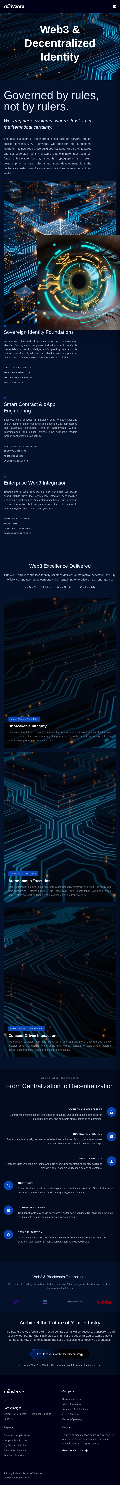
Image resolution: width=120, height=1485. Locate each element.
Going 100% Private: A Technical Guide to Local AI (27, 1416)
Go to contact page (73, 1450)
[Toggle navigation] (97, 6)
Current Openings (72, 1419)
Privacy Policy (12, 1473)
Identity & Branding (14, 1455)
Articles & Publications (75, 1409)
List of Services (71, 1414)
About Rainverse (71, 1404)
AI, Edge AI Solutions (16, 1445)
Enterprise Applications (17, 1435)
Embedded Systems (15, 1450)
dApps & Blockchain (15, 1440)
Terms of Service (32, 1473)
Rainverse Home (71, 1399)
